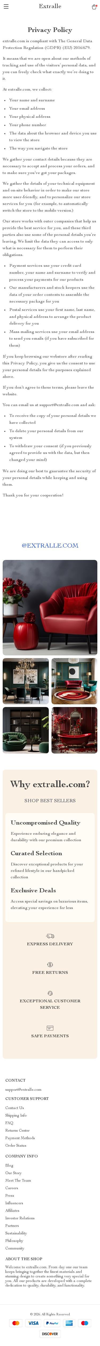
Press (9, 1196)
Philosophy (14, 1241)
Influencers (14, 1203)
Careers (11, 1188)
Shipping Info (16, 1116)
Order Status (15, 1146)
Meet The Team (18, 1181)
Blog (9, 1166)
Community (14, 1249)
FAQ (9, 1123)
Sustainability (16, 1233)
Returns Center (17, 1131)
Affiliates (12, 1211)
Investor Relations (20, 1218)
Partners (12, 1226)
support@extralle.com (23, 1090)
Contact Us (14, 1108)
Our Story (13, 1173)
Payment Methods (20, 1138)
